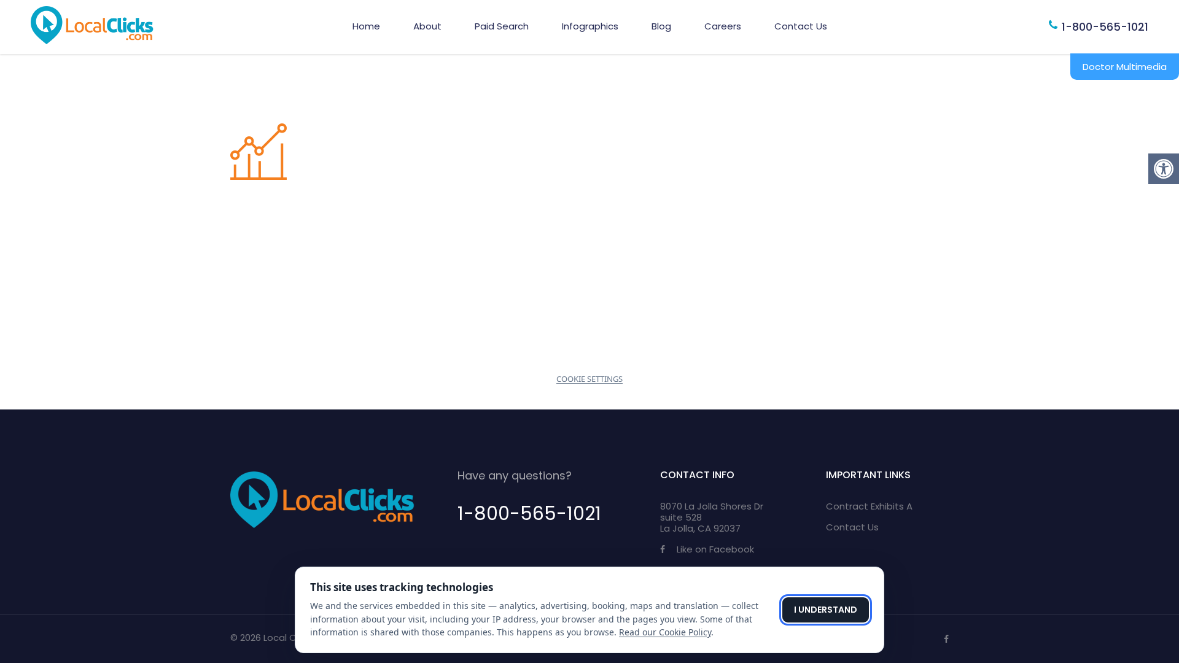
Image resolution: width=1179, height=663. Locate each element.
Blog (661, 27)
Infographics (590, 27)
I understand (825, 609)
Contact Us (800, 27)
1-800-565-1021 (529, 514)
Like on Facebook (715, 549)
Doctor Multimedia (1125, 66)
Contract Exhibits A (869, 506)
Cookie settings (589, 378)
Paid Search (502, 27)
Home (366, 27)
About (427, 27)
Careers (722, 27)
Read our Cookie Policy (665, 632)
